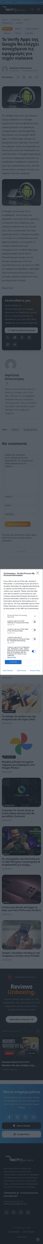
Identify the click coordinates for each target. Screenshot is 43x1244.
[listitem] (21, 616)
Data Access (21, 670)
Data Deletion (8, 670)
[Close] (38, 573)
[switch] (34, 622)
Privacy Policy (35, 670)
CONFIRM (13, 662)
